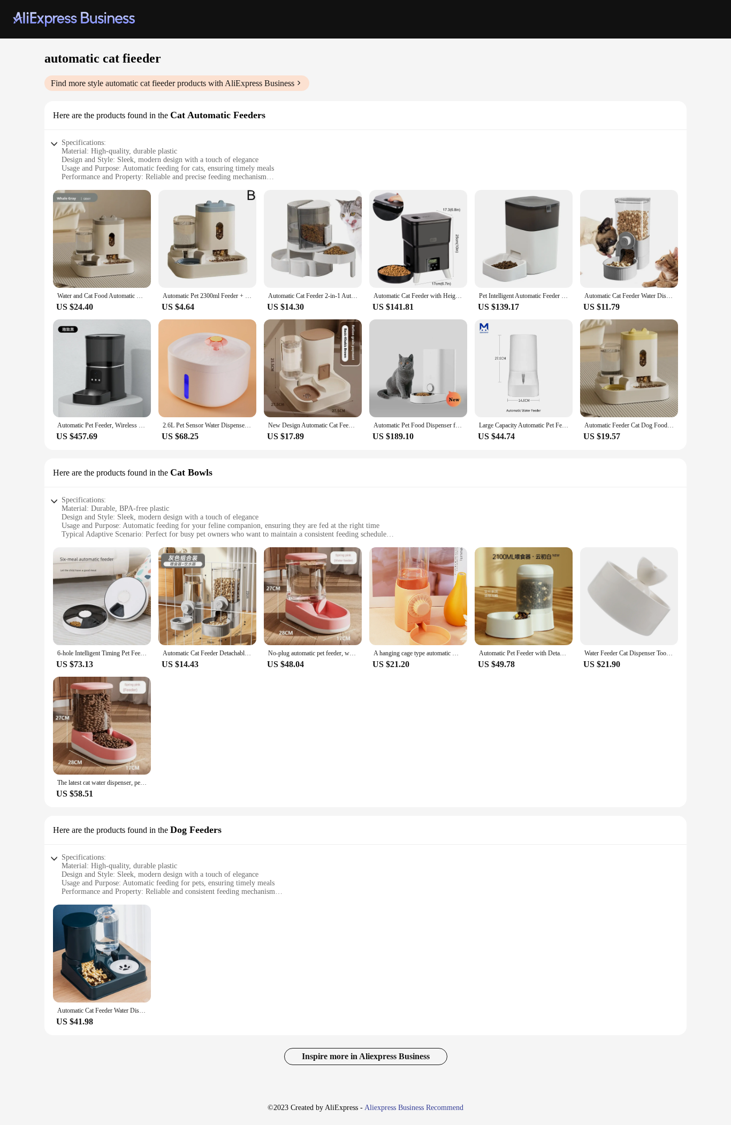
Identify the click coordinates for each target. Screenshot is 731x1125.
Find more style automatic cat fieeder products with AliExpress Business (172, 83)
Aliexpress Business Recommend (413, 1108)
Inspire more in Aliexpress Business (366, 1056)
